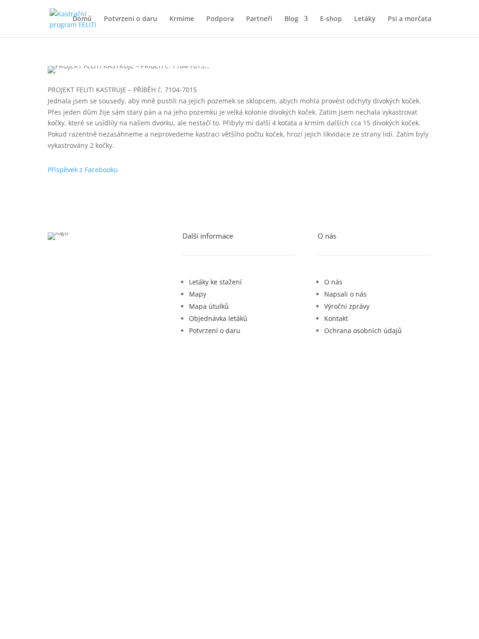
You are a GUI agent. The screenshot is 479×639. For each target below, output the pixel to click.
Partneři (259, 19)
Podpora (220, 19)
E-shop (331, 19)
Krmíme (181, 19)
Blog (291, 19)
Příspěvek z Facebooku (83, 169)
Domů (82, 19)
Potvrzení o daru (130, 19)
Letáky (365, 19)
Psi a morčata (409, 19)
